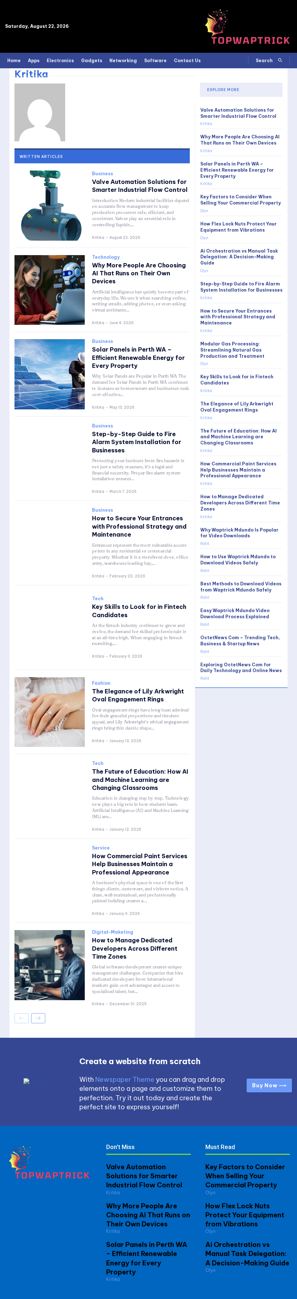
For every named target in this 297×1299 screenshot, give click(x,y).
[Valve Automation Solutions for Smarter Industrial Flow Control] (49, 206)
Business (102, 174)
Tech (98, 599)
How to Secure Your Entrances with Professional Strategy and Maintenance (139, 526)
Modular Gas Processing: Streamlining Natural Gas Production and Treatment (232, 350)
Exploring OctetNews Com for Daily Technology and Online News (241, 668)
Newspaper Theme (124, 1079)
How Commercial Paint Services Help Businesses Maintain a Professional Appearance (139, 864)
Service (101, 848)
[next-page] (38, 1018)
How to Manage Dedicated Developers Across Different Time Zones (134, 948)
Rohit (204, 543)
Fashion (101, 683)
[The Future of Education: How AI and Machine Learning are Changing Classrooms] (49, 796)
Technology (106, 257)
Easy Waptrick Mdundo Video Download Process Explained (234, 613)
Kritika (98, 237)
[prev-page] (21, 1018)
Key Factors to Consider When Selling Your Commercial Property (240, 200)
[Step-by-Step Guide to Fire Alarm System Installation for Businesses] (49, 459)
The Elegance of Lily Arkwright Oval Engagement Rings (138, 695)
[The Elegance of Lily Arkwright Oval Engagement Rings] (49, 712)
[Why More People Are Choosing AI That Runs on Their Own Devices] (49, 290)
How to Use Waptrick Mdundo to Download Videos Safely (238, 559)
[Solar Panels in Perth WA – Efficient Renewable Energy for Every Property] (49, 374)
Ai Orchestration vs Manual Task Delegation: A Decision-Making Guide (239, 257)
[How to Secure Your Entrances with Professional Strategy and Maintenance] (49, 543)
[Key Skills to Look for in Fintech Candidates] (49, 628)
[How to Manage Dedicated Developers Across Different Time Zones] (49, 965)
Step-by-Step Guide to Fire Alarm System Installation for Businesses (136, 442)
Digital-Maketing (112, 932)
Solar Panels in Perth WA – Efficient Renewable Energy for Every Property (138, 357)
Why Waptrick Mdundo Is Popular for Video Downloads (239, 533)
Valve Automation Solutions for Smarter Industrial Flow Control (140, 185)
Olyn (204, 210)
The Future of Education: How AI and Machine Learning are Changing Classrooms (140, 779)
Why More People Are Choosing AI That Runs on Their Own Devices (139, 273)
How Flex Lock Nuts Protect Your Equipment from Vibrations (244, 1215)
